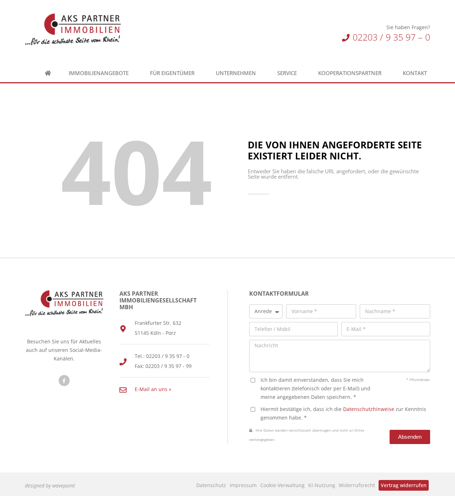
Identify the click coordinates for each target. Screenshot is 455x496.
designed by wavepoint (50, 485)
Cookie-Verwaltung (282, 485)
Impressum (243, 485)
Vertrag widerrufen (404, 485)
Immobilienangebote (99, 73)
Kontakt (415, 73)
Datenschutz (211, 485)
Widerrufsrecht (357, 485)
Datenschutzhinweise (368, 409)
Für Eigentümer (172, 73)
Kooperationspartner (349, 73)
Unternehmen (236, 73)
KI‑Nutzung (321, 485)
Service (287, 73)
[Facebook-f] (64, 380)
